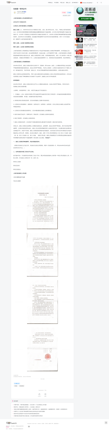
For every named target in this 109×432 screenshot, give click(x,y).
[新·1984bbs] (11, 423)
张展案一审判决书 (19, 9)
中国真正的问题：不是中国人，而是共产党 (90, 50)
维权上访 (68, 2)
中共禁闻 (56, 2)
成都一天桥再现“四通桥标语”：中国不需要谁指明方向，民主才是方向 (89, 63)
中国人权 (62, 2)
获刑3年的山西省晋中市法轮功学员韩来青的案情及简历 (26, 413)
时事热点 (50, 2)
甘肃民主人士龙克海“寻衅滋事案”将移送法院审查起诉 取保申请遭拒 (29, 411)
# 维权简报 (21, 385)
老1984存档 (75, 2)
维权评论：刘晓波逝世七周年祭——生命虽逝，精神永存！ (27, 407)
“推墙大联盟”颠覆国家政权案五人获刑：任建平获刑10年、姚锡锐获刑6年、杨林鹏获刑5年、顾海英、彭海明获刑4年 (40, 409)
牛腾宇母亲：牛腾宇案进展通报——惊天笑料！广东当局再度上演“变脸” (30, 404)
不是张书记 (19, 12)
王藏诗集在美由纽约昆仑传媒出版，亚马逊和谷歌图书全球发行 (28, 416)
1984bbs (39, 423)
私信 (70, 12)
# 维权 (16, 385)
